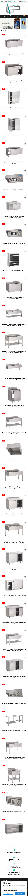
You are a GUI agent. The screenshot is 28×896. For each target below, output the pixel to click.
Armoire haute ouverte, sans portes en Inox (14, 270)
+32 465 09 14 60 (11, 1)
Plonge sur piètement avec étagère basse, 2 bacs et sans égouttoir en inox (14, 352)
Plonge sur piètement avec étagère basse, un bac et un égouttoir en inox (14, 650)
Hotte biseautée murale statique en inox (14, 811)
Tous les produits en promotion (10, 846)
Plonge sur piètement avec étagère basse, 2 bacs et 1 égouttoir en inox (14, 433)
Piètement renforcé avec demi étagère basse (14, 730)
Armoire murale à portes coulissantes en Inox (14, 595)
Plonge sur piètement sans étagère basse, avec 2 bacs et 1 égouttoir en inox (14, 487)
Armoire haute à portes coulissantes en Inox (14, 108)
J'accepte (20, 893)
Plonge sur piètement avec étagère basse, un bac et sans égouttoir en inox (14, 785)
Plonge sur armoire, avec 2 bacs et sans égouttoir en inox (14, 81)
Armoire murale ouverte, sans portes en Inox (14, 838)
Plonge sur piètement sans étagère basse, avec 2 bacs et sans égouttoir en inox (14, 541)
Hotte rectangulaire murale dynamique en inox (14, 189)
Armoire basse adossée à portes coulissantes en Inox (14, 514)
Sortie (8, 893)
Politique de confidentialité (10, 890)
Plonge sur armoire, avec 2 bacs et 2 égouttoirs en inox (14, 54)
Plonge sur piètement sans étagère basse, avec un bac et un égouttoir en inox (14, 758)
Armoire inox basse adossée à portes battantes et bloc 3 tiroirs (14, 216)
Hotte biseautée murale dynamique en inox (14, 243)
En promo (4, 30)
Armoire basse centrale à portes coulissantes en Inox (14, 568)
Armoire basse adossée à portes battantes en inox (14, 623)
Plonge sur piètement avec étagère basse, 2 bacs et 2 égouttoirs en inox (14, 325)
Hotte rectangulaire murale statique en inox (14, 703)
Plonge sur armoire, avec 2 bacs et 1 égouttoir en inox (14, 162)
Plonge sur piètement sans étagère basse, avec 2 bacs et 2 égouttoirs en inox (14, 379)
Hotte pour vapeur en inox (14, 460)
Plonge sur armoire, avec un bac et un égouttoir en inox (14, 298)
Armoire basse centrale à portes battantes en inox (14, 677)
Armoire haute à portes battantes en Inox (14, 135)
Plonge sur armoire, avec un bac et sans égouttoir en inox (14, 406)
